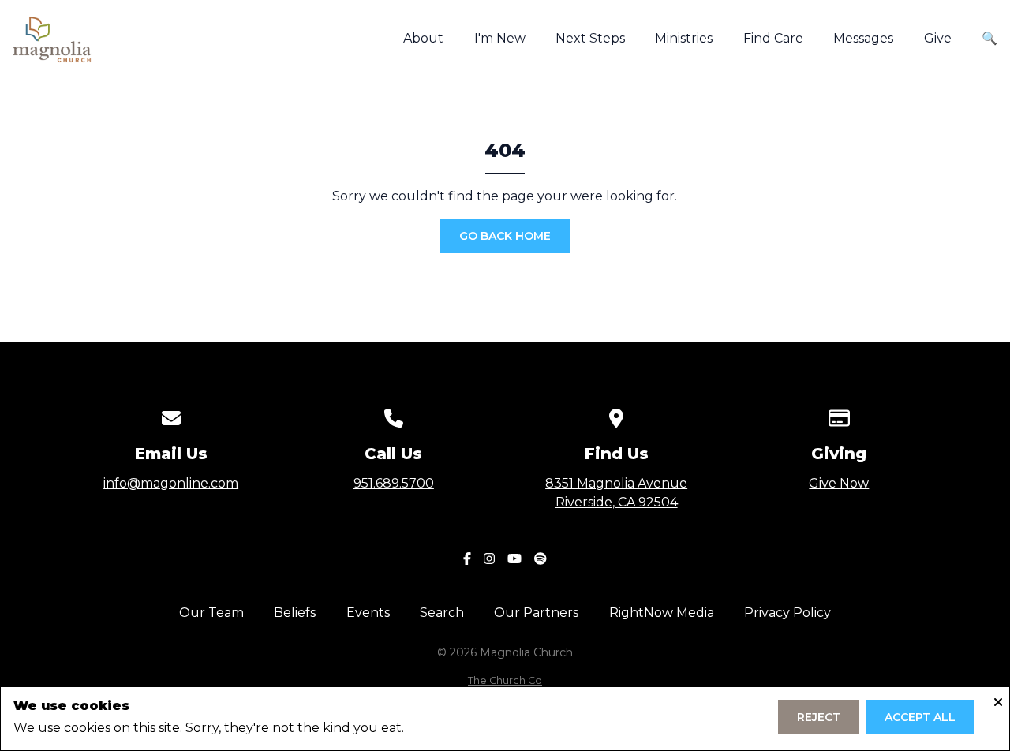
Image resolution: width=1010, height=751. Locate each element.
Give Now (839, 483)
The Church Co (505, 680)
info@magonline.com (170, 483)
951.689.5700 (394, 483)
